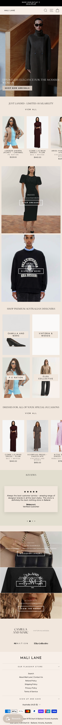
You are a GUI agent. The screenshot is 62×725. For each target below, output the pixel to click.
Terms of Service (31, 691)
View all (31, 109)
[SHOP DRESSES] (31, 199)
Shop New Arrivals (17, 88)
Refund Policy (31, 681)
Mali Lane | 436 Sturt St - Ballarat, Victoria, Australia (31, 723)
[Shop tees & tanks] (31, 580)
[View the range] (31, 606)
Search (31, 673)
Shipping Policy (31, 684)
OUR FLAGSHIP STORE (30, 666)
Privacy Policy (31, 688)
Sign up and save (30, 699)
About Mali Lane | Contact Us (31, 677)
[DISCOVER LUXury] (31, 549)
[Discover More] (31, 268)
